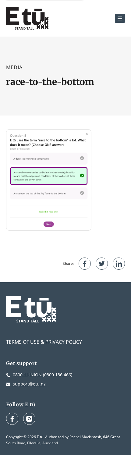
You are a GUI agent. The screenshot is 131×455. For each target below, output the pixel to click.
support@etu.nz (29, 384)
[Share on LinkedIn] (119, 264)
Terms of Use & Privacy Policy (44, 342)
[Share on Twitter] (102, 264)
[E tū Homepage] (27, 18)
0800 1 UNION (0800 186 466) (42, 375)
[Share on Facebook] (85, 264)
